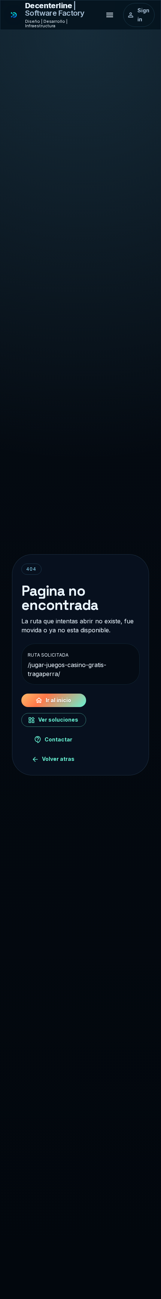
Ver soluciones (58, 719)
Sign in (143, 15)
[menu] (109, 14)
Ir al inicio (58, 700)
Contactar (58, 739)
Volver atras (58, 759)
